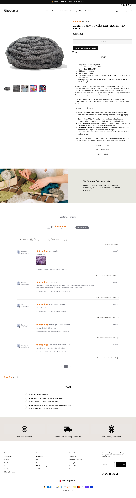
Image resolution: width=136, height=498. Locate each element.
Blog (80, 11)
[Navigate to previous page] (61, 366)
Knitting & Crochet (10, 472)
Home (47, 11)
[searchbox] (23, 239)
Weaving (6, 469)
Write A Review (82, 227)
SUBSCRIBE (121, 465)
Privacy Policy (73, 463)
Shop (54, 11)
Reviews (71, 469)
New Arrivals (8, 463)
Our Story (73, 11)
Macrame (7, 466)
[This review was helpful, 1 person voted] (114, 275)
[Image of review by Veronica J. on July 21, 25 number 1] (41, 260)
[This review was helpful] (114, 297)
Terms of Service (74, 466)
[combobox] (42, 239)
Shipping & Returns (75, 459)
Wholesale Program (42, 466)
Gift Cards (39, 469)
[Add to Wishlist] (75, 52)
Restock (6, 459)
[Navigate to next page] (74, 366)
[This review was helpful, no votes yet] (114, 318)
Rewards (88, 11)
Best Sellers (64, 11)
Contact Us (72, 456)
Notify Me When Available (85, 48)
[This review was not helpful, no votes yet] (117, 275)
